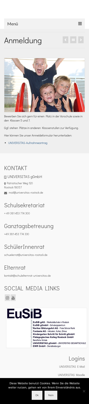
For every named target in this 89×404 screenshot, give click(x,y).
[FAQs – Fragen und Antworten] (65, 39)
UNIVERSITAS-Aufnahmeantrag (27, 143)
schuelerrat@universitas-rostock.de (25, 255)
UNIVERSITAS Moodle (71, 375)
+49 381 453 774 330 (16, 234)
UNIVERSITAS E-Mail (72, 366)
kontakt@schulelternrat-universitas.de (27, 276)
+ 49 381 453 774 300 (17, 213)
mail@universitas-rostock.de (25, 192)
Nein (51, 395)
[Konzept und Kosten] (81, 39)
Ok (37, 395)
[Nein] (84, 391)
